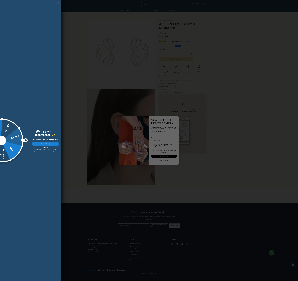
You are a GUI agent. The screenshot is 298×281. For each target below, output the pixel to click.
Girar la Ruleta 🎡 (45, 144)
